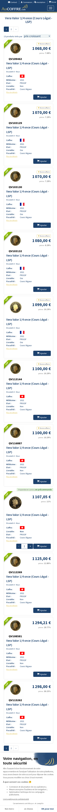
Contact (13, 2)
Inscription (40, 2)
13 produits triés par (13, 36)
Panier (53, 2)
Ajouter (43, 97)
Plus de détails (11, 92)
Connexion (27, 2)
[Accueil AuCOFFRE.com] (14, 7)
